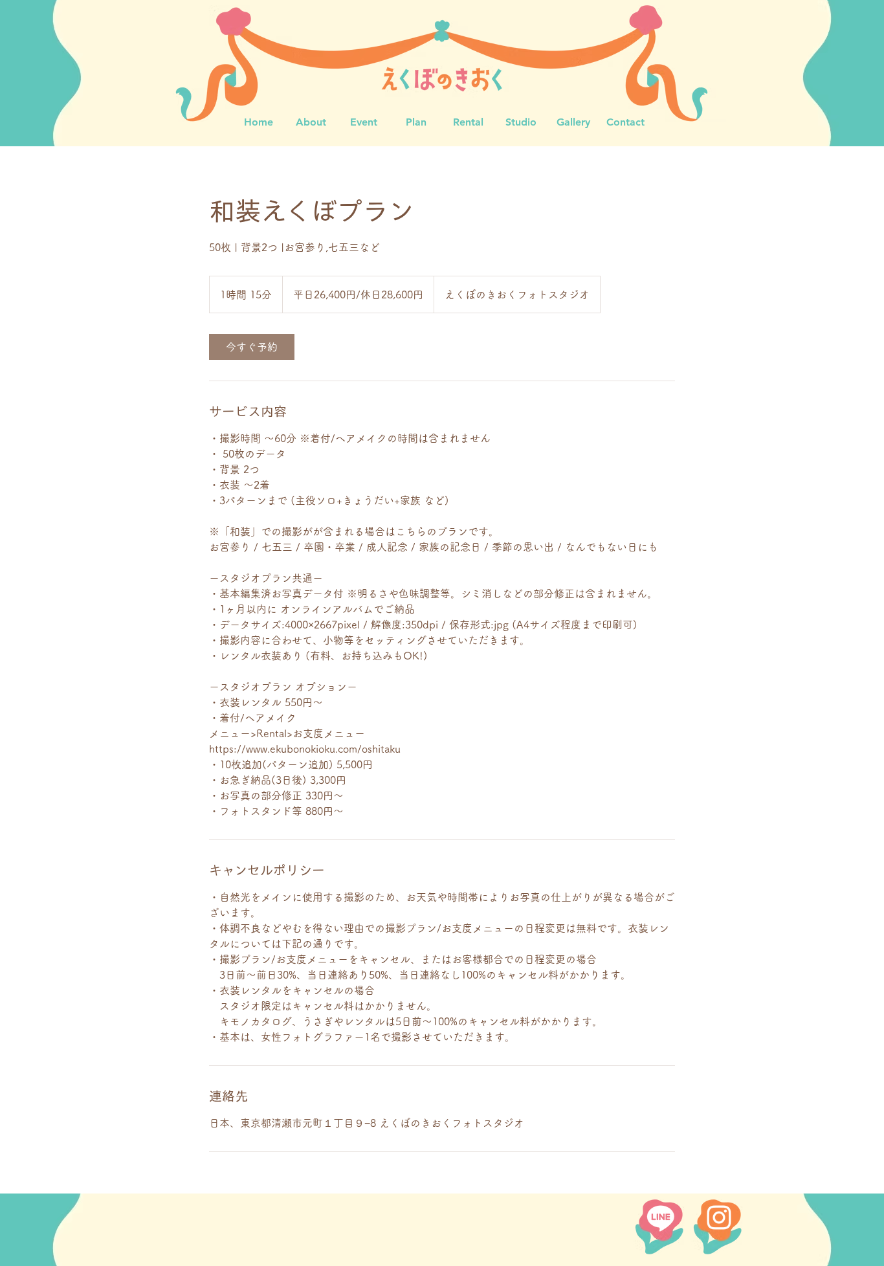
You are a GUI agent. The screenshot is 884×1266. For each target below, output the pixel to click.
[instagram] (719, 1217)
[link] (251, 347)
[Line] (661, 1217)
